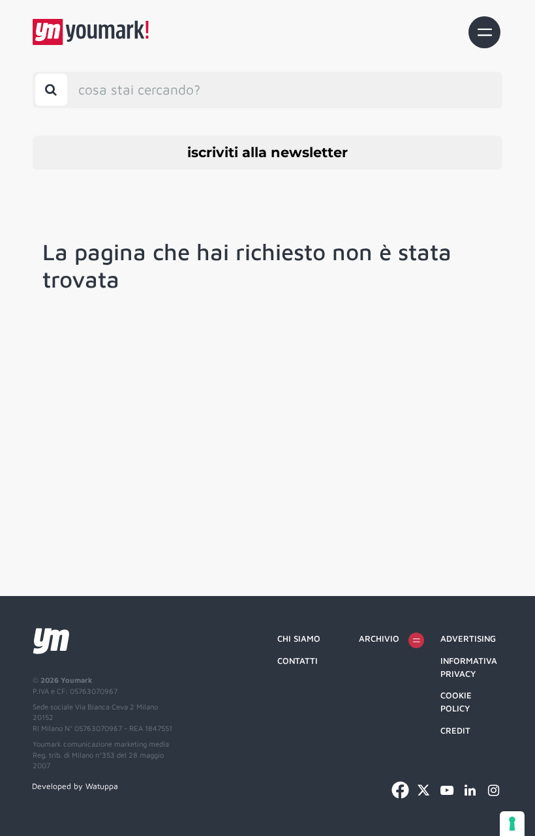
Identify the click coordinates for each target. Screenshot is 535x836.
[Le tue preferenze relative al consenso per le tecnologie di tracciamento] (512, 823)
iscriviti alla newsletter (267, 152)
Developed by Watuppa (75, 786)
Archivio (379, 638)
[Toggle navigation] (484, 32)
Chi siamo (298, 638)
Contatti (297, 660)
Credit (455, 730)
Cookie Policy (456, 701)
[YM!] (91, 32)
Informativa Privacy (468, 667)
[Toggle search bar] (51, 90)
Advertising (468, 638)
